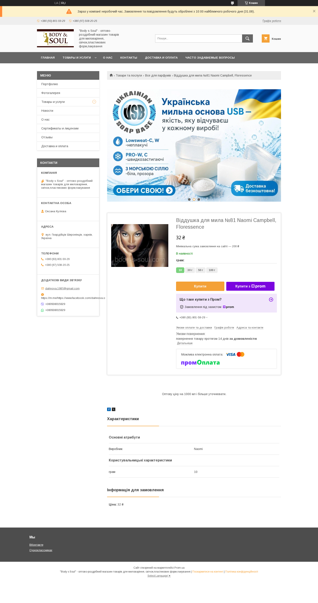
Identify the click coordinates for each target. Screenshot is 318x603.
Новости (47, 110)
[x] (113, 410)
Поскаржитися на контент (207, 571)
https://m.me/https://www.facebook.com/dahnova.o (68, 298)
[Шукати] (247, 38)
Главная (48, 57)
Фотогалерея (50, 93)
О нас (107, 57)
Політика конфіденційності (241, 571)
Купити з (242, 286)
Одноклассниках (40, 550)
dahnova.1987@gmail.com (62, 288)
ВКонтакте (36, 544)
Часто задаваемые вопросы (210, 57)
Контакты (128, 57)
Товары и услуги (77, 57)
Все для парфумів (158, 75)
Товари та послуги (129, 75)
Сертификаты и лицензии (60, 128)
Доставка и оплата (161, 57)
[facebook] (109, 410)
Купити (200, 286)
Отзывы (47, 137)
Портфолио (49, 84)
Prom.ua (179, 567)
